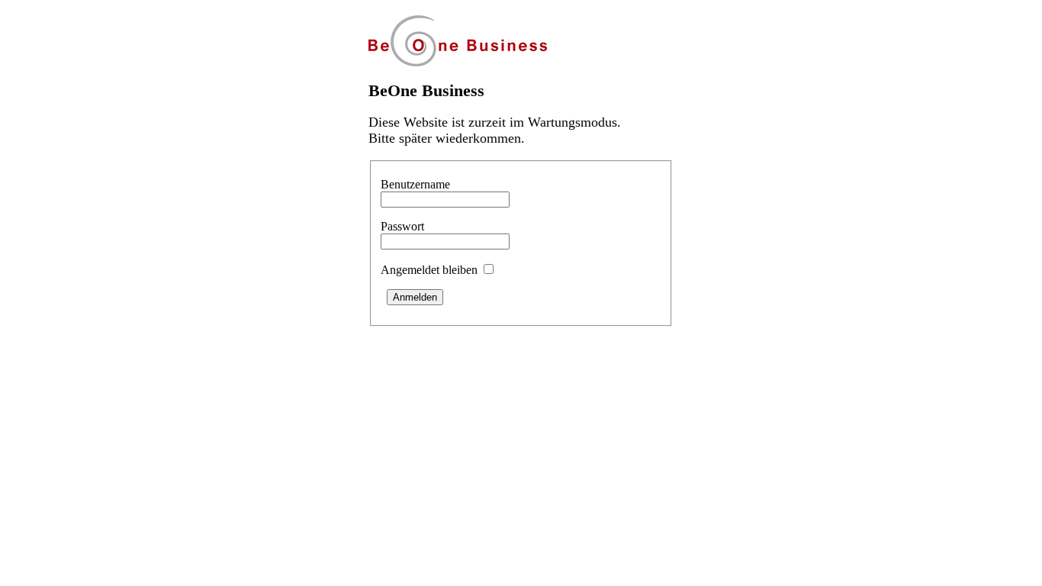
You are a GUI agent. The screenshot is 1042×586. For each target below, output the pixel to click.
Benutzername (415, 184)
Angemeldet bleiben (429, 269)
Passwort (402, 226)
